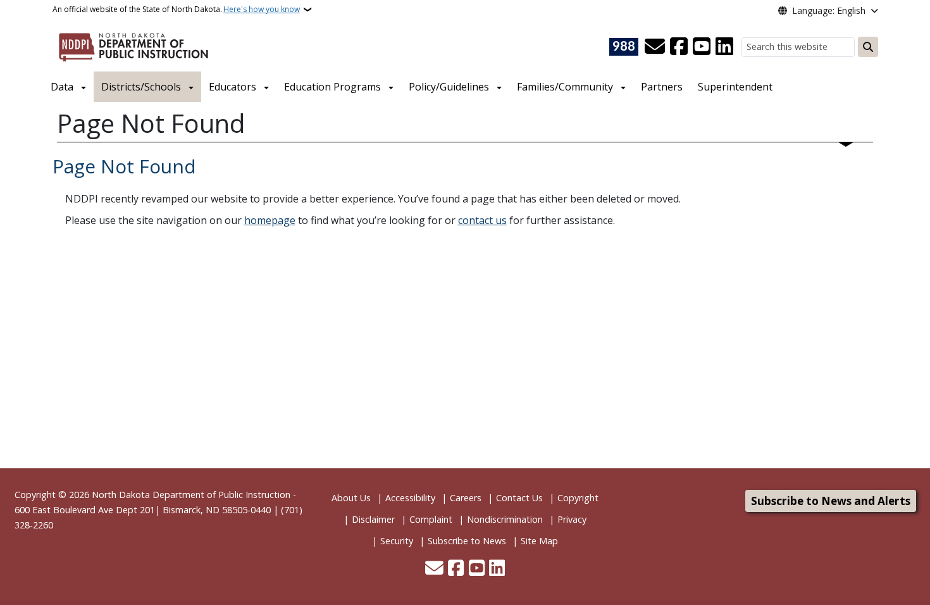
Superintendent (735, 87)
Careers (465, 498)
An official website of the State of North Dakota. (176, 9)
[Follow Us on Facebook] (679, 47)
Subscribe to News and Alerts (830, 501)
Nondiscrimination (505, 519)
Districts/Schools (141, 87)
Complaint (430, 519)
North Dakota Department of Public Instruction (191, 495)
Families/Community (565, 87)
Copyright (577, 498)
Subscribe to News (467, 541)
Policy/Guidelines (449, 87)
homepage (269, 220)
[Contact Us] (655, 47)
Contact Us (519, 498)
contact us (482, 220)
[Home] (133, 45)
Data (62, 87)
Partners (662, 87)
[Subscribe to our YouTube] (701, 47)
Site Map (539, 541)
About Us (351, 498)
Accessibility (410, 498)
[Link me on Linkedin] (724, 47)
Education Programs (332, 87)
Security (396, 541)
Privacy (571, 519)
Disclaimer (373, 519)
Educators (232, 87)
